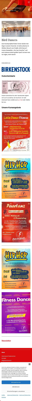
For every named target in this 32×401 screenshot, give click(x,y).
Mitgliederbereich (6, 360)
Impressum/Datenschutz (12, 395)
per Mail (20, 100)
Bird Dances (9, 40)
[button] (29, 364)
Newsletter (6, 341)
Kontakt (4, 358)
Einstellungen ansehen (16, 391)
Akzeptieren (16, 382)
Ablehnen (16, 387)
